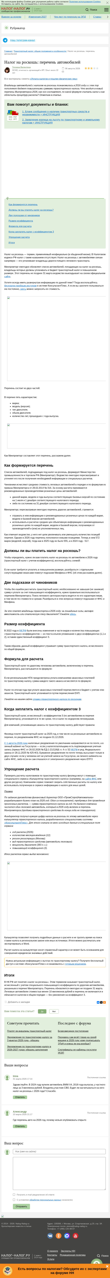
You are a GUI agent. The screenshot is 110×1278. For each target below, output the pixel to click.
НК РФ (22, 630)
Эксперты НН (68, 1251)
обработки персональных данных (45, 1200)
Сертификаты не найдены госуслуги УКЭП (77, 1051)
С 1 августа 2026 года (16, 743)
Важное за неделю (11, 17)
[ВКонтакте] (98, 1002)
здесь (23, 289)
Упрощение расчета (19, 237)
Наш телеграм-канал (22, 40)
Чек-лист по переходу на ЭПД (70, 17)
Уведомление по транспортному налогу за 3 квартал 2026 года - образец (29, 1039)
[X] (101, 1002)
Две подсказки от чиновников (24, 215)
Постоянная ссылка (96, 1077)
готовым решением (75, 964)
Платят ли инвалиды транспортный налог (29, 1031)
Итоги (12, 242)
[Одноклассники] (104, 1002)
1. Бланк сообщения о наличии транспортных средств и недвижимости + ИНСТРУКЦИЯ (55, 113)
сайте (7, 276)
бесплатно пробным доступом (20, 285)
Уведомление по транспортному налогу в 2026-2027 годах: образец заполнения (29, 1048)
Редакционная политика (73, 1255)
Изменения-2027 (38, 17)
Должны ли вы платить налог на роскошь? (31, 210)
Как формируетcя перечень (23, 204)
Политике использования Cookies (85, 1)
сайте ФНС (91, 779)
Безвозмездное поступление (73, 1031)
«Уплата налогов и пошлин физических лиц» (53, 79)
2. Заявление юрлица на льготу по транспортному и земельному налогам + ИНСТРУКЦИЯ (61, 121)
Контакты (52, 1255)
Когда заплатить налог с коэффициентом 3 (31, 232)
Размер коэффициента (21, 221)
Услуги (50, 1259)
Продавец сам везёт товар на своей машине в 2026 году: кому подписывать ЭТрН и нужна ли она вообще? (79, 1040)
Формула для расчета (20, 226)
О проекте (52, 1251)
